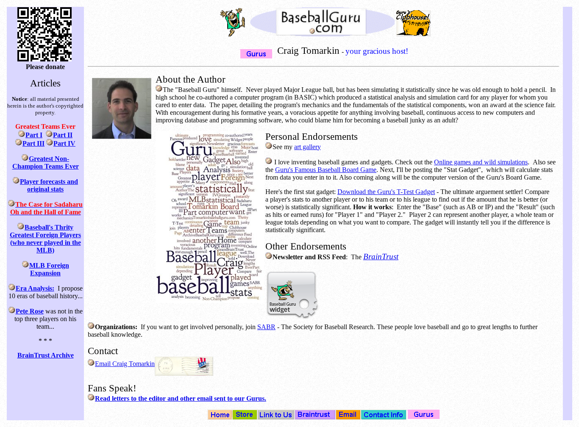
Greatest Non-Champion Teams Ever (45, 162)
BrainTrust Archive (45, 355)
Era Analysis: (35, 288)
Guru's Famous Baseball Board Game (325, 169)
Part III (33, 143)
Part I (33, 135)
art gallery (307, 146)
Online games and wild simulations (481, 162)
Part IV (64, 143)
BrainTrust (380, 256)
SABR (266, 326)
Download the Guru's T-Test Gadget (386, 191)
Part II (62, 135)
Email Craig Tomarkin (125, 363)
